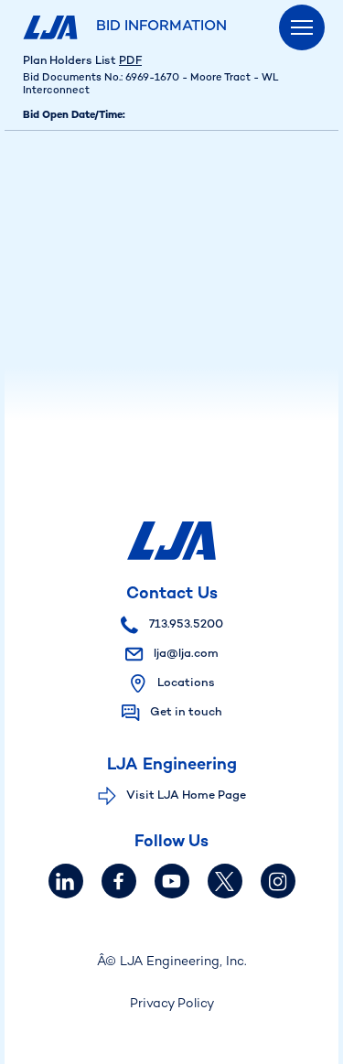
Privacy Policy (172, 1004)
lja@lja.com (185, 654)
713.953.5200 (184, 624)
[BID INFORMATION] (52, 27)
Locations (186, 683)
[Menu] (302, 27)
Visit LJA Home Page (186, 796)
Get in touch (186, 712)
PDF (130, 61)
